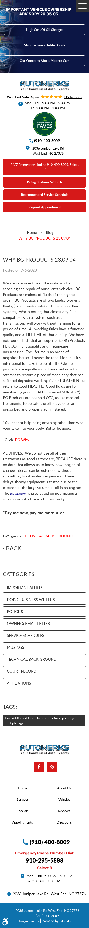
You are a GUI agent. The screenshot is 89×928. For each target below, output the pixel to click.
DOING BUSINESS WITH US (31, 599)
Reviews (64, 811)
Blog (49, 232)
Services (22, 799)
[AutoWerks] (44, 86)
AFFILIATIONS (19, 683)
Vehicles (64, 799)
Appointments (22, 822)
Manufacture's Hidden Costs (44, 45)
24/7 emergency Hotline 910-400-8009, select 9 (44, 167)
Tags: (10, 706)
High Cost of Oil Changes (44, 29)
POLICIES (15, 611)
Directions (64, 822)
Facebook (39, 767)
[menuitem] (24, 788)
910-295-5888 (44, 860)
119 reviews (73, 96)
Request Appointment (44, 207)
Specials (22, 811)
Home (32, 232)
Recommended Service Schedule (44, 194)
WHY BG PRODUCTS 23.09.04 (45, 238)
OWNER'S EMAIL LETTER (28, 623)
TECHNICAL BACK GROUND (48, 536)
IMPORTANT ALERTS (25, 587)
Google (52, 767)
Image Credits (29, 920)
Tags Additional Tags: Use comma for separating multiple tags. (39, 720)
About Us (64, 788)
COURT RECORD (21, 671)
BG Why (22, 439)
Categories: (19, 574)
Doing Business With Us (44, 182)
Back (13, 548)
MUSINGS (15, 647)
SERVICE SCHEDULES (25, 635)
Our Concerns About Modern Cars (44, 60)
